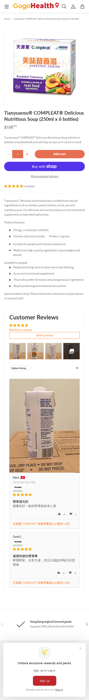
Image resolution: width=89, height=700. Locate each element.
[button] (13, 186)
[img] (44, 495)
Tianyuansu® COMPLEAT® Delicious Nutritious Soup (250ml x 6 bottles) (46, 19)
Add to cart (60, 154)
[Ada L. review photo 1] (44, 425)
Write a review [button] (44, 335)
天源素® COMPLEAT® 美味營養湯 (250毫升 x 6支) (41, 524)
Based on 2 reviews (20, 329)
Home (7, 19)
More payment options (44, 176)
